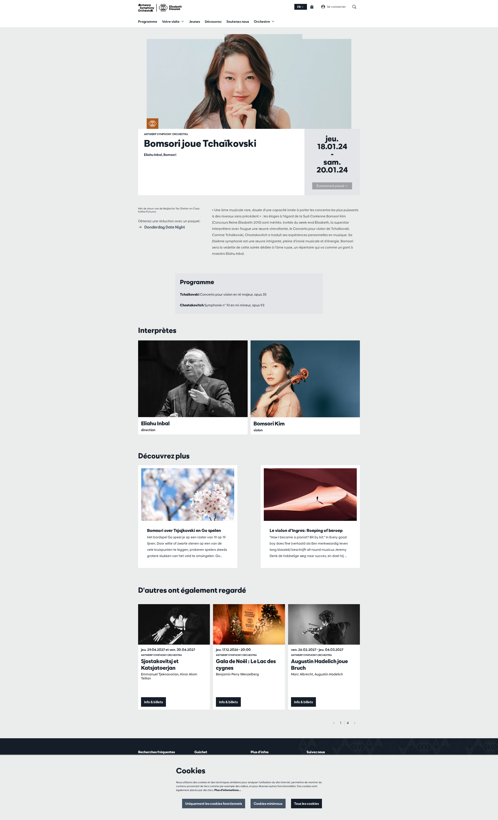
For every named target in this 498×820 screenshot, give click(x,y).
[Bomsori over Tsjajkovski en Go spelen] (187, 494)
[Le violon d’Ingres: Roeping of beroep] (310, 494)
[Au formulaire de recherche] (356, 7)
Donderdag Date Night (164, 227)
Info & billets (153, 702)
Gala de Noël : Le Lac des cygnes (246, 664)
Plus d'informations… (227, 790)
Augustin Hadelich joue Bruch (319, 664)
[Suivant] (355, 723)
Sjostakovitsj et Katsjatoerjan (160, 664)
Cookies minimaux (268, 804)
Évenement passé (331, 186)
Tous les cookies (306, 804)
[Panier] (314, 7)
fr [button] (299, 7)
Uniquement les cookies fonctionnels (213, 804)
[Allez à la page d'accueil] (160, 8)
